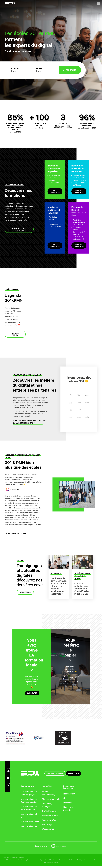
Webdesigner (48, 829)
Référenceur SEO (50, 815)
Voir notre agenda (15, 334)
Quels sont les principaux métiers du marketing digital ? (29, 421)
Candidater (32, 693)
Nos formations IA (29, 826)
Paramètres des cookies (51, 862)
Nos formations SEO (30, 821)
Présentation (69, 794)
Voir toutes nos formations (19, 229)
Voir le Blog (25, 592)
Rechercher (71, 70)
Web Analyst (47, 824)
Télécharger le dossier (71, 679)
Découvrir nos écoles (15, 534)
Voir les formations (55, 191)
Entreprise (68, 803)
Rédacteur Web (49, 820)
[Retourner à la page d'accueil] (10, 3)
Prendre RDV (73, 773)
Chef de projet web (51, 799)
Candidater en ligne (55, 773)
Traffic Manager (49, 811)
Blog (65, 798)
